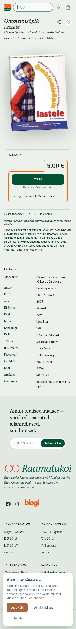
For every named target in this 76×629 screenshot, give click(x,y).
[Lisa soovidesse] (68, 22)
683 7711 (9, 552)
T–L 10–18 (48, 539)
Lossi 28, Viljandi (51, 532)
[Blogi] (34, 504)
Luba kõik (17, 607)
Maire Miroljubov (47, 341)
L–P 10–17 (11, 546)
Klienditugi (50, 565)
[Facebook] (8, 504)
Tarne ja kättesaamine (29, 249)
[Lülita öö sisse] (58, 7)
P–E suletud (48, 546)
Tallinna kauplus (17, 524)
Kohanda (16, 618)
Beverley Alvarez (16, 38)
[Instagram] (16, 504)
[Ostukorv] (68, 7)
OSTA (38, 179)
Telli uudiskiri (53, 443)
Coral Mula (43, 348)
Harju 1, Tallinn (14, 532)
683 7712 (46, 552)
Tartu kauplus (15, 565)
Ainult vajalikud (44, 607)
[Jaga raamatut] (59, 22)
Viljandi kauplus (54, 524)
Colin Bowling (45, 355)
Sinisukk (37, 38)
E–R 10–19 (11, 539)
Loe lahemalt (36, 598)
